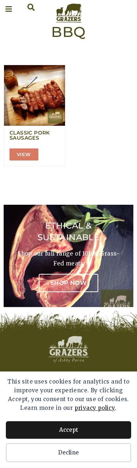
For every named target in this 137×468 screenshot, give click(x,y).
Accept (68, 429)
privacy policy (95, 407)
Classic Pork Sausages (29, 135)
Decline (68, 452)
